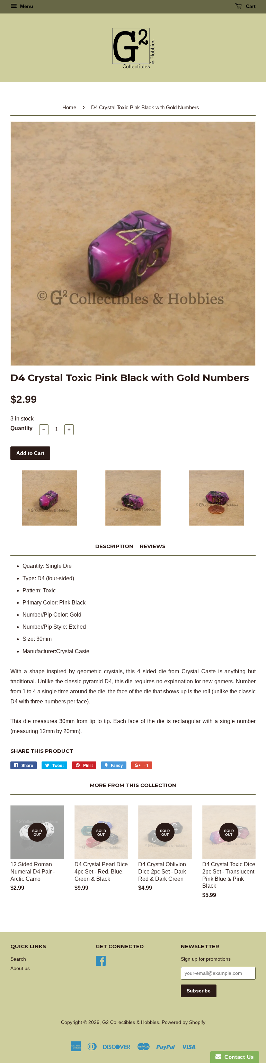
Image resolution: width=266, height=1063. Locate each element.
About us (20, 968)
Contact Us (237, 1057)
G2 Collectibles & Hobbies (130, 1022)
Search (18, 959)
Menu (26, 6)
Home (69, 107)
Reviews (153, 546)
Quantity (21, 428)
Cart (250, 6)
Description (114, 546)
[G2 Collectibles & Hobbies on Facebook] (101, 960)
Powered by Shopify (183, 1022)
